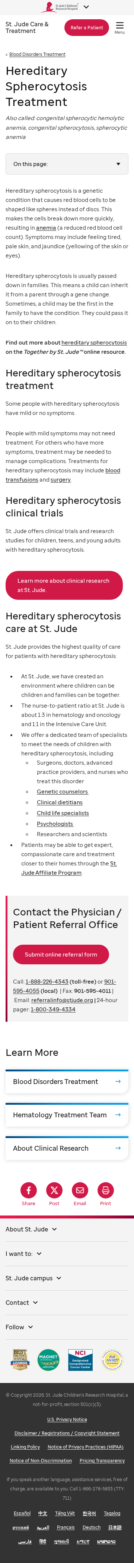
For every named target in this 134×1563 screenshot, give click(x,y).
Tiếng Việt (65, 1513)
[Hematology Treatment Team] (67, 1115)
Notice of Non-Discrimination (41, 1460)
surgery (61, 479)
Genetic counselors (63, 791)
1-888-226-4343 (47, 981)
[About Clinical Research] (67, 1148)
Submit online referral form (61, 954)
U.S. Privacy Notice (67, 1419)
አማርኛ (83, 1541)
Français (66, 1527)
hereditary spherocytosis (94, 342)
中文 (42, 1513)
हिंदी (42, 1541)
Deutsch (91, 1527)
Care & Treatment (27, 27)
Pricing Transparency (102, 1460)
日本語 (115, 1527)
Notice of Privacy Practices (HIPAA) (86, 1447)
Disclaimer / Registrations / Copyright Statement (67, 1433)
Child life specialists (63, 813)
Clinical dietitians (60, 802)
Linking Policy (25, 1447)
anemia (46, 227)
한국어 (89, 1513)
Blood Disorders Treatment (37, 54)
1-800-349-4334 (53, 1009)
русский (21, 1527)
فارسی (25, 1541)
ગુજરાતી (61, 1541)
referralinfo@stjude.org (62, 1000)
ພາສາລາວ (106, 1541)
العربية (43, 1527)
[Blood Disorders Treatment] (67, 1081)
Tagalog (112, 1513)
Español (22, 1513)
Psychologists (55, 823)
